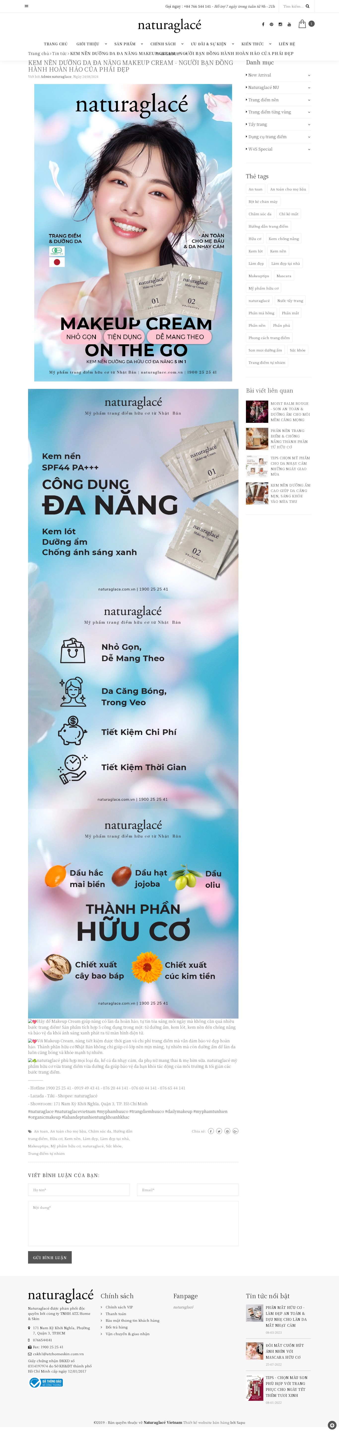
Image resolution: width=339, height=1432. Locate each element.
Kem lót (256, 250)
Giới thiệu (88, 43)
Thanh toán (116, 1313)
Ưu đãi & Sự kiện (209, 43)
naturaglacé (93, 1145)
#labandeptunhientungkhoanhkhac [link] (96, 1117)
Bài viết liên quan (270, 390)
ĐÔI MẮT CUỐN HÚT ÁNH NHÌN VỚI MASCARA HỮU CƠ (285, 1351)
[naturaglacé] (60, 1295)
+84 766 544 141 (197, 6)
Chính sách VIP (119, 1306)
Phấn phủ (281, 325)
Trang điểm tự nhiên (46, 1153)
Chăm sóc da (99, 1131)
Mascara (284, 275)
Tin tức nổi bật (268, 1295)
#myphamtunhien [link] (210, 1111)
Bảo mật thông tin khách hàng (132, 1320)
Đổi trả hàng (117, 1326)
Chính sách (163, 43)
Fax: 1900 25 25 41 (48, 1346)
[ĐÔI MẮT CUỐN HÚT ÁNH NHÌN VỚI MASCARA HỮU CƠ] (254, 1350)
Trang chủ (56, 43)
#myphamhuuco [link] (112, 1111)
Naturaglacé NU (263, 87)
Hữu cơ (56, 1138)
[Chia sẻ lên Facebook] (211, 1131)
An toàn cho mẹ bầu (68, 1131)
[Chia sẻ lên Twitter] (219, 1131)
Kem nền (73, 1138)
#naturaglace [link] (41, 1111)
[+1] (235, 1131)
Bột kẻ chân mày (263, 201)
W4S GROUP (168, 53)
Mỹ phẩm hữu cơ (65, 1145)
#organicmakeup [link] (44, 1117)
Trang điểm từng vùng (269, 112)
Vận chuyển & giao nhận (128, 1333)
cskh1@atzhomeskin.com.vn (58, 1353)
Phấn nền (257, 325)
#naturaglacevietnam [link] (75, 1111)
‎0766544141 (42, 1339)
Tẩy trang (257, 124)
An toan (41, 1131)
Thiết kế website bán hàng (206, 1422)
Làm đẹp (90, 1138)
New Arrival (259, 75)
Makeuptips (38, 1145)
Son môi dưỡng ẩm (265, 350)
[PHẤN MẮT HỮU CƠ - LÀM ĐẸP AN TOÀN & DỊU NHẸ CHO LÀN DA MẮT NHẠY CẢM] (254, 1312)
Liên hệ (287, 43)
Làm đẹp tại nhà (114, 1138)
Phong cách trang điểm (269, 337)
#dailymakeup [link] (178, 1111)
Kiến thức (252, 43)
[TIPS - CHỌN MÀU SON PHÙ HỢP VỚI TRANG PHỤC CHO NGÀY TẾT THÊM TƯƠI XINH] (254, 1386)
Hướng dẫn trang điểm (268, 226)
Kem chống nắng (284, 238)
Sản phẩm (125, 43)
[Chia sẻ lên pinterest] (227, 1131)
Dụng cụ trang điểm (267, 136)
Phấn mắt (290, 312)
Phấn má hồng (261, 312)
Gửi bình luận (50, 1257)
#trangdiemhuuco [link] (146, 1111)
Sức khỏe (114, 1145)
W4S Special (260, 149)
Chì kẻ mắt (288, 213)
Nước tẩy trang (290, 300)
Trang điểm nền (263, 100)
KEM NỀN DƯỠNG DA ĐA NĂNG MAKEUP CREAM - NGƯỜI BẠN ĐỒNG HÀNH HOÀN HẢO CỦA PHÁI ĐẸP (130, 65)
